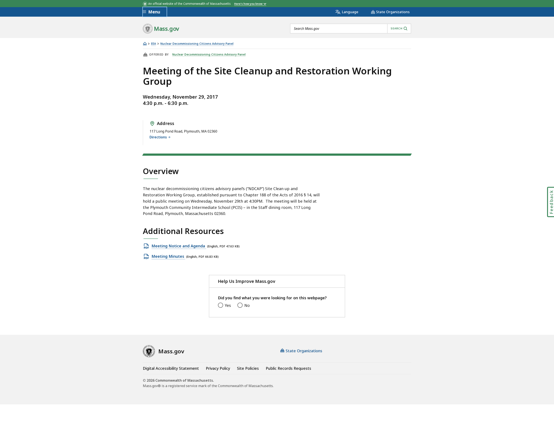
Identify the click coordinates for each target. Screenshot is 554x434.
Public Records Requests (288, 368)
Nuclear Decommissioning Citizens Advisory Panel (197, 44)
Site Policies (248, 368)
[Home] (144, 43)
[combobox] (350, 29)
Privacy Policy (218, 368)
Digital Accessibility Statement (171, 368)
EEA (153, 44)
